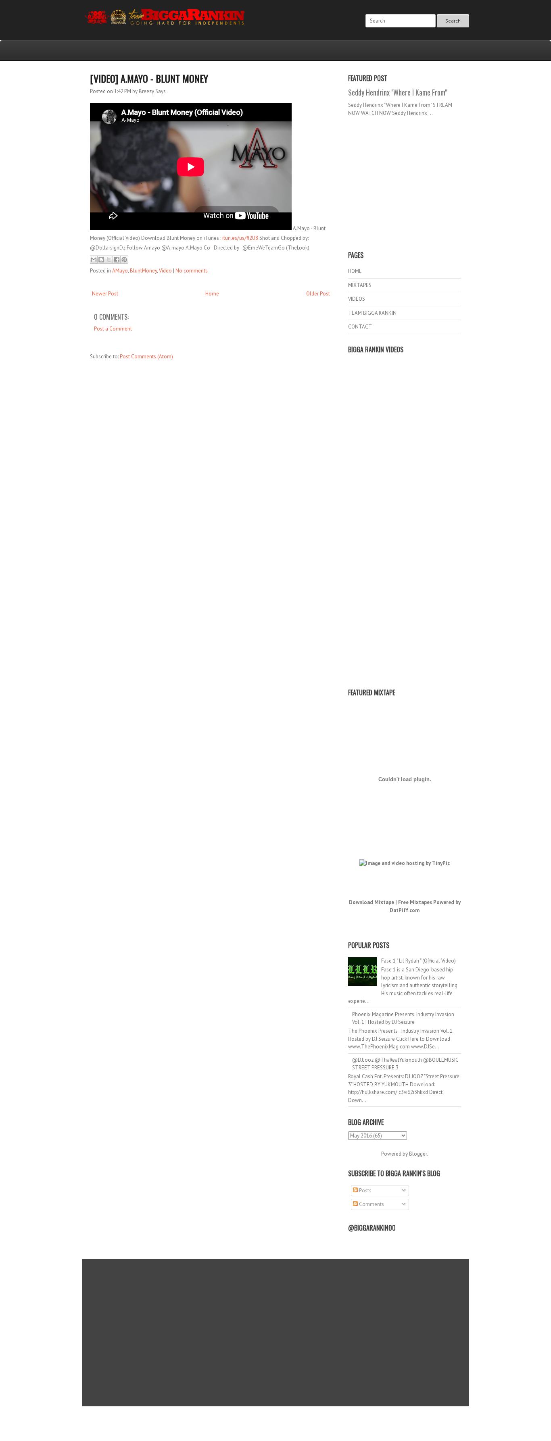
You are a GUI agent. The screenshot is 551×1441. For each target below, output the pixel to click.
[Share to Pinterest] (124, 260)
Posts (365, 1190)
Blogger (418, 1153)
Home (212, 293)
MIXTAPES (360, 285)
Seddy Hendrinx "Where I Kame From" (397, 92)
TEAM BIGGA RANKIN (372, 313)
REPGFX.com (297, 1425)
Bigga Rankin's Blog (258, 1418)
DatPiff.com (405, 910)
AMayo (120, 270)
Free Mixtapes (415, 902)
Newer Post (105, 293)
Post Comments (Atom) (146, 356)
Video (165, 270)
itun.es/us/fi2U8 (240, 238)
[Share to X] (109, 260)
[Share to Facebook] (117, 260)
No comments (191, 270)
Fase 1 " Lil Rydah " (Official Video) (418, 960)
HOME (355, 271)
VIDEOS (356, 298)
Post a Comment (113, 328)
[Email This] (94, 260)
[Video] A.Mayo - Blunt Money (149, 78)
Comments (371, 1204)
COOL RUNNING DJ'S (332, 1418)
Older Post (318, 293)
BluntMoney (143, 270)
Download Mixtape (371, 902)
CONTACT (360, 326)
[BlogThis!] (101, 260)
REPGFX (271, 1425)
